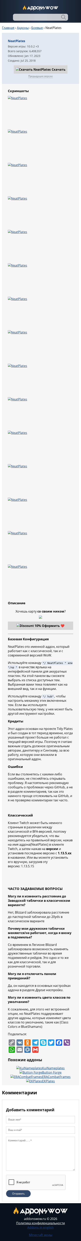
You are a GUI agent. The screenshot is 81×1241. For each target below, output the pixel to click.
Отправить (18, 1193)
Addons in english (40, 1227)
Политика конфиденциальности (40, 1223)
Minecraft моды (40, 1235)
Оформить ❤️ (53, 626)
